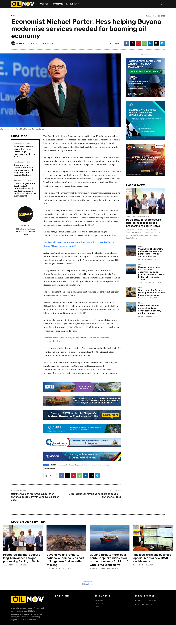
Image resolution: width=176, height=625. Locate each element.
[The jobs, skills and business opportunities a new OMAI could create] (153, 538)
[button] (161, 4)
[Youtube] (143, 604)
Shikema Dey (143, 282)
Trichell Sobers (143, 298)
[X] (132, 43)
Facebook (141, 600)
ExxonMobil (63, 465)
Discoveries (142, 303)
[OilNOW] (13, 43)
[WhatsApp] (144, 43)
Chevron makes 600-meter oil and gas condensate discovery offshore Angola (149, 309)
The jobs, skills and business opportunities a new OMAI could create (152, 558)
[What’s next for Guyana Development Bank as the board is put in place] (131, 292)
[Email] (156, 43)
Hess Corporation (104, 465)
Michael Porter (49, 468)
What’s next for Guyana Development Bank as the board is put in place (151, 292)
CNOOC (53, 465)
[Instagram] (149, 600)
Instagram (156, 600)
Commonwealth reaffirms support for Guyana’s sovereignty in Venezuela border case (35, 497)
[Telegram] (162, 43)
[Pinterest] (138, 43)
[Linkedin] (150, 43)
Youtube (148, 604)
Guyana (92, 465)
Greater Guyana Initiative (78, 465)
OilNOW (21, 43)
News (13, 16)
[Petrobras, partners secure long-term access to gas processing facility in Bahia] (145, 201)
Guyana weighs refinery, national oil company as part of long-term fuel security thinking (24, 170)
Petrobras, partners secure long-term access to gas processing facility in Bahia (24, 151)
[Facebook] (126, 43)
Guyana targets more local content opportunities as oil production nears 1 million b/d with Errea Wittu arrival (25, 189)
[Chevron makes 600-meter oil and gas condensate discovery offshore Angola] (131, 307)
